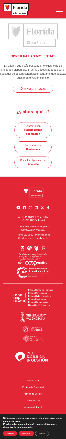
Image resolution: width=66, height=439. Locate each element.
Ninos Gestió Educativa (39, 305)
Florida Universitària (37, 293)
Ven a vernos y (33, 147)
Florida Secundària (37, 299)
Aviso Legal (33, 380)
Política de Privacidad (33, 387)
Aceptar (10, 433)
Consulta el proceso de (33, 162)
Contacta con (33, 130)
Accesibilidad (33, 400)
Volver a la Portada (34, 88)
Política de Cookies (33, 394)
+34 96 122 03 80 (24, 235)
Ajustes (42, 433)
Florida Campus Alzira (38, 302)
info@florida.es (42, 235)
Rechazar (26, 433)
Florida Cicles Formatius (39, 296)
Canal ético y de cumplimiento (33, 238)
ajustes (29, 427)
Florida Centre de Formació (40, 290)
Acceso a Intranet (33, 407)
